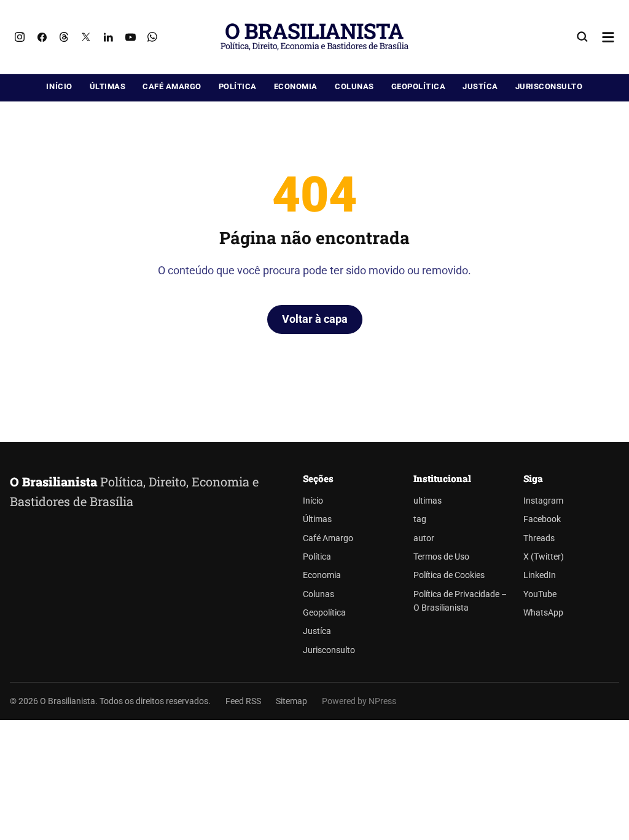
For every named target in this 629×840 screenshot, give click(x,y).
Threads (539, 538)
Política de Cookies (449, 575)
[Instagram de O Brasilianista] (19, 37)
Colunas (354, 86)
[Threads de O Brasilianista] (64, 37)
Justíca (480, 86)
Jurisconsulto (549, 86)
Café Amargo (172, 86)
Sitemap (291, 701)
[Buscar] (582, 37)
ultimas (427, 501)
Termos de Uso (441, 557)
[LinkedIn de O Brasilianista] (108, 37)
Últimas (108, 86)
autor (423, 538)
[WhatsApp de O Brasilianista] (152, 37)
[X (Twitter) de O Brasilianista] (86, 37)
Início (59, 86)
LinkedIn (539, 575)
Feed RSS (243, 701)
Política (238, 86)
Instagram (543, 501)
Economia (296, 86)
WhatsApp (543, 613)
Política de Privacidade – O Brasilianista (460, 601)
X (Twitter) (543, 557)
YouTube (540, 594)
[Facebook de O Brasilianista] (42, 37)
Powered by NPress (359, 701)
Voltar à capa (315, 318)
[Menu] (608, 37)
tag (419, 519)
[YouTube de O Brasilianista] (130, 37)
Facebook (542, 519)
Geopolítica (418, 86)
